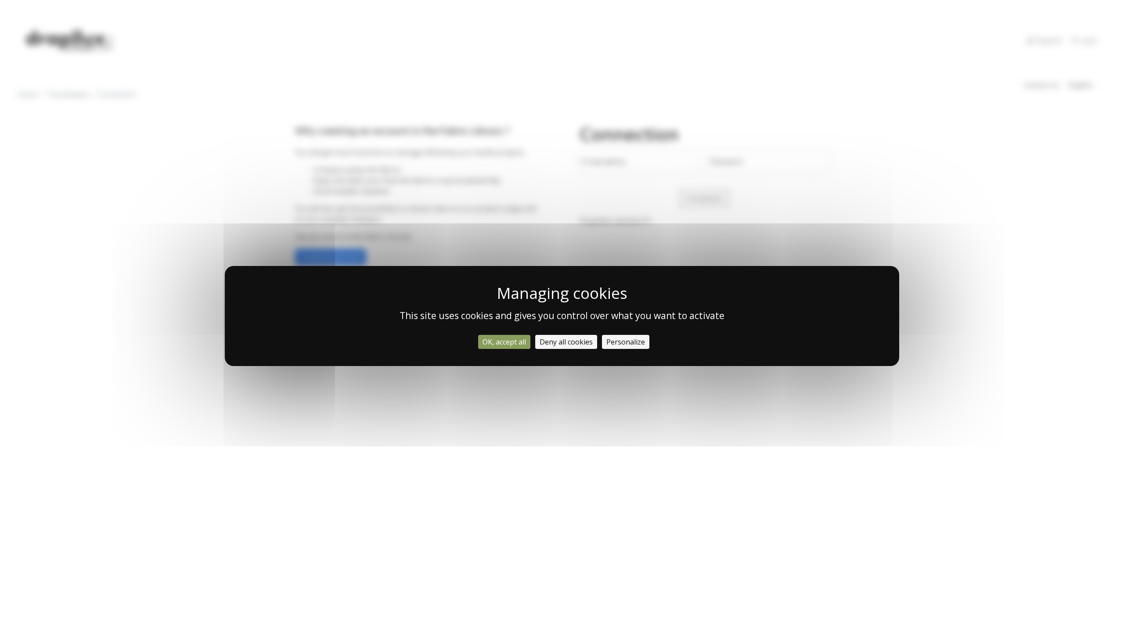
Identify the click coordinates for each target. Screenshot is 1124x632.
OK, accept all (504, 342)
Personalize (625, 342)
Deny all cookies (566, 342)
